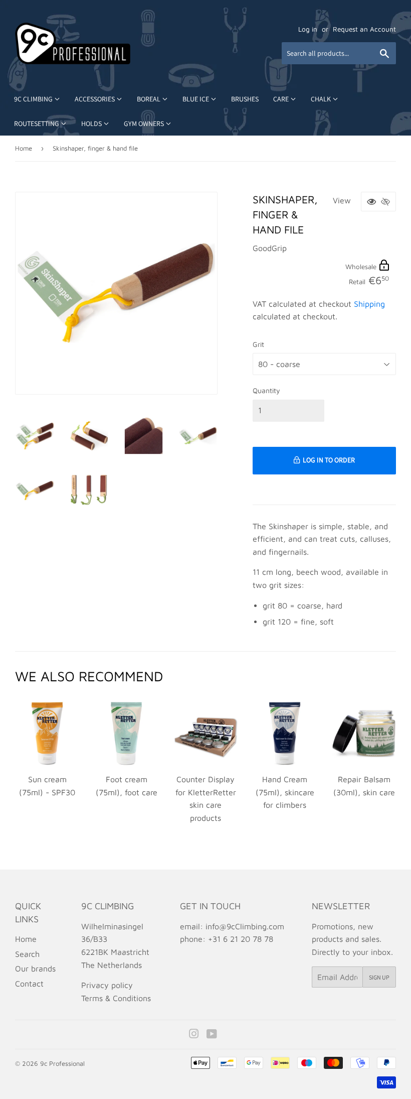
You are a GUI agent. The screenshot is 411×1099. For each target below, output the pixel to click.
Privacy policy (107, 985)
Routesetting (37, 123)
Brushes (245, 98)
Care (281, 98)
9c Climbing (34, 98)
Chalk (321, 98)
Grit (258, 344)
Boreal (149, 98)
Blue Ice (196, 98)
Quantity (266, 390)
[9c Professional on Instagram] (194, 1034)
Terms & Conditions (116, 998)
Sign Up (379, 977)
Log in (307, 29)
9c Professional (62, 1063)
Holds (92, 123)
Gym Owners (144, 123)
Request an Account (364, 29)
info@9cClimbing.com (245, 926)
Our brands (35, 968)
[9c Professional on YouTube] (212, 1034)
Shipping (369, 303)
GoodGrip (270, 248)
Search (27, 953)
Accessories (95, 98)
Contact (29, 983)
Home (23, 148)
